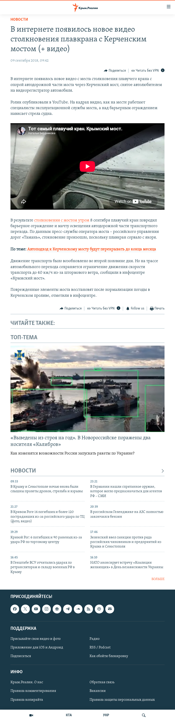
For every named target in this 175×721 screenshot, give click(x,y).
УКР (106, 715)
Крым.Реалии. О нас (26, 682)
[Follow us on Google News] (57, 609)
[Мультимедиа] (31, 715)
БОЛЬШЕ (158, 579)
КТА (69, 715)
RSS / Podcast (100, 647)
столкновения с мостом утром (61, 221)
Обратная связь (102, 682)
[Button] (115, 71)
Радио (95, 639)
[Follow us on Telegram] (67, 609)
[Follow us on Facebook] (14, 609)
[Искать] (144, 715)
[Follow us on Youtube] (36, 609)
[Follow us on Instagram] (46, 609)
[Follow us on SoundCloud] (78, 609)
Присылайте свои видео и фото (35, 639)
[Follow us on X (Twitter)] (25, 609)
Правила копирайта (26, 699)
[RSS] (88, 609)
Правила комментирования (33, 691)
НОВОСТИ (23, 471)
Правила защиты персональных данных (122, 699)
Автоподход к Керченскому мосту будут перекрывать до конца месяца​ (91, 249)
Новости (19, 20)
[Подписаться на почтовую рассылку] (109, 609)
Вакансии (98, 691)
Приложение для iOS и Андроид (36, 647)
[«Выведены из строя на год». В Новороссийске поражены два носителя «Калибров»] (87, 389)
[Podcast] (99, 609)
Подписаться (20, 656)
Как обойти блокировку (109, 656)
